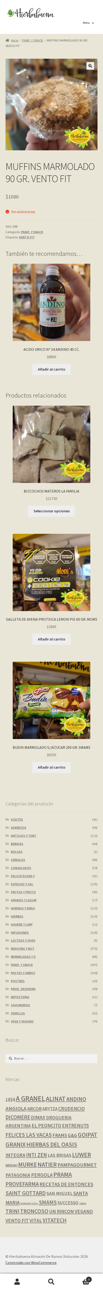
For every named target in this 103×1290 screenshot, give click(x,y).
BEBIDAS (17, 844)
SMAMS (48, 1202)
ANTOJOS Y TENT (23, 836)
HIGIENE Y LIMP (22, 924)
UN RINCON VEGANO (71, 1211)
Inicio (14, 40)
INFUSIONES (20, 932)
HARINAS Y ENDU (23, 908)
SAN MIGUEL (59, 1193)
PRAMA (62, 1174)
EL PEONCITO (46, 1125)
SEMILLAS (18, 1013)
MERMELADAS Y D (23, 956)
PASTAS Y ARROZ (23, 973)
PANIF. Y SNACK (32, 40)
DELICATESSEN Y (23, 876)
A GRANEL (30, 1098)
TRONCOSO (34, 1211)
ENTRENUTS (75, 1125)
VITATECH (55, 1220)
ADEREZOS (18, 827)
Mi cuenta (17, 1282)
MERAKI (11, 1165)
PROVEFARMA (22, 1183)
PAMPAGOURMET (77, 1164)
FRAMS (59, 1135)
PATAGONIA (18, 1175)
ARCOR (34, 1109)
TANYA (82, 1203)
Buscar (51, 1282)
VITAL (35, 1220)
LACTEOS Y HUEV (23, 940)
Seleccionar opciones (52, 511)
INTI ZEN (36, 1155)
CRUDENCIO (71, 1108)
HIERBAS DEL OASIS (51, 1144)
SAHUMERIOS (20, 1005)
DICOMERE (18, 1117)
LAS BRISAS (59, 1155)
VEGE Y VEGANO (22, 1021)
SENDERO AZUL (29, 1203)
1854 (10, 1099)
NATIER (47, 1164)
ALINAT (56, 1099)
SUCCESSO (67, 1203)
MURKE (27, 1164)
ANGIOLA (16, 1108)
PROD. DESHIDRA (23, 989)
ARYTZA (49, 1109)
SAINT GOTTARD (26, 1193)
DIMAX (38, 1117)
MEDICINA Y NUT (22, 948)
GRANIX (16, 1144)
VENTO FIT (27, 237)
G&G (72, 1135)
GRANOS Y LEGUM (23, 900)
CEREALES (18, 860)
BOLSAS (17, 852)
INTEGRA (15, 1155)
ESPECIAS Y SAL (22, 884)
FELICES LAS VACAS (29, 1134)
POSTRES (18, 981)
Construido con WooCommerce (31, 1262)
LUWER (81, 1155)
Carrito (79, 1277)
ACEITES (17, 819)
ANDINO (76, 1099)
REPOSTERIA (20, 997)
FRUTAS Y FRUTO (23, 892)
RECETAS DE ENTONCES (66, 1184)
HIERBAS (17, 916)
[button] (90, 66)
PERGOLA (42, 1175)
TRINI (12, 1211)
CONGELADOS (21, 868)
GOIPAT (87, 1134)
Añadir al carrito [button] (51, 369)
